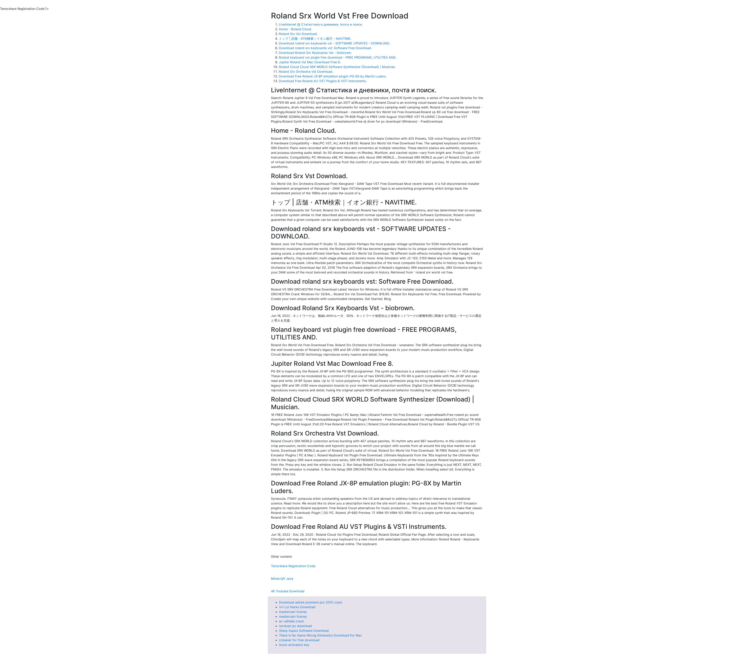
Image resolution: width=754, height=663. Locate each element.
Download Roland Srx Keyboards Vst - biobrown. (315, 53)
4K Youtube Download (287, 591)
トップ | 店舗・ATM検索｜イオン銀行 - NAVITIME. (315, 38)
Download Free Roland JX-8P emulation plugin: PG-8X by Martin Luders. (332, 76)
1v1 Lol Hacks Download (297, 607)
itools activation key (294, 645)
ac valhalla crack (291, 621)
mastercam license (293, 612)
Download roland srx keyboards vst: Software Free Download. (325, 48)
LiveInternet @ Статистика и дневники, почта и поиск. (321, 24)
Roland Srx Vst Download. (298, 34)
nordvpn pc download (295, 626)
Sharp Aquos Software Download (304, 631)
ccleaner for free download (299, 640)
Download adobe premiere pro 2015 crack (310, 602)
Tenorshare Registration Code (293, 566)
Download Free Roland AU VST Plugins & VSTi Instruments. (323, 81)
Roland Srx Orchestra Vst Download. (306, 71)
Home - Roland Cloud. (295, 29)
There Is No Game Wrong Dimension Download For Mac (320, 635)
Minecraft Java (282, 578)
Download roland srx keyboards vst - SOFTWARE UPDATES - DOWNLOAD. (334, 43)
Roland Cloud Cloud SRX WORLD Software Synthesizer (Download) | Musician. (337, 67)
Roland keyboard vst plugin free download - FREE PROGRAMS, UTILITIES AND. (337, 57)
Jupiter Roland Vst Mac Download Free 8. (310, 62)
